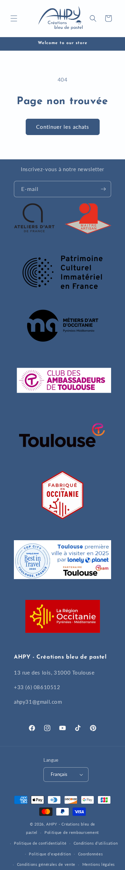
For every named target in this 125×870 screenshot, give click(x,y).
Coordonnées (90, 854)
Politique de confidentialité (40, 843)
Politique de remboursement (71, 832)
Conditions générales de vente (46, 864)
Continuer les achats (62, 127)
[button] (14, 18)
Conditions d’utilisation (96, 843)
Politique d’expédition (50, 854)
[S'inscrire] (103, 189)
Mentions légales (98, 864)
